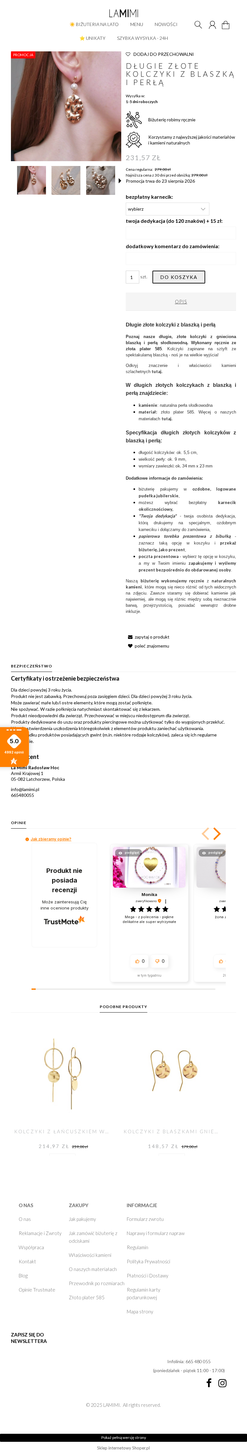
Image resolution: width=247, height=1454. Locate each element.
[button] (120, 180)
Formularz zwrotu (145, 1219)
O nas (25, 1219)
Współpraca (31, 1247)
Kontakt (27, 1261)
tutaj (166, 418)
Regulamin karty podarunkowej (143, 1293)
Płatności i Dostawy (147, 1275)
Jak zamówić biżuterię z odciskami (93, 1237)
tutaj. (156, 371)
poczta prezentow (157, 556)
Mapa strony (140, 1311)
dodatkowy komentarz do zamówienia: (172, 246)
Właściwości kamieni (90, 1255)
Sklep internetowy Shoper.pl (123, 1447)
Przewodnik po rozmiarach (96, 1283)
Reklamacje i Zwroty (40, 1233)
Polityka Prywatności (148, 1261)
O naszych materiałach (93, 1269)
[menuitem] (94, 24)
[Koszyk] (226, 28)
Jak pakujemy (82, 1219)
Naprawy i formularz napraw (156, 1233)
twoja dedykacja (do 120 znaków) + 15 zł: (174, 221)
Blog (23, 1275)
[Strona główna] (123, 13)
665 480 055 (198, 1361)
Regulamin (137, 1247)
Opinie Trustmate (37, 1290)
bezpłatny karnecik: (149, 197)
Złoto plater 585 (87, 1297)
